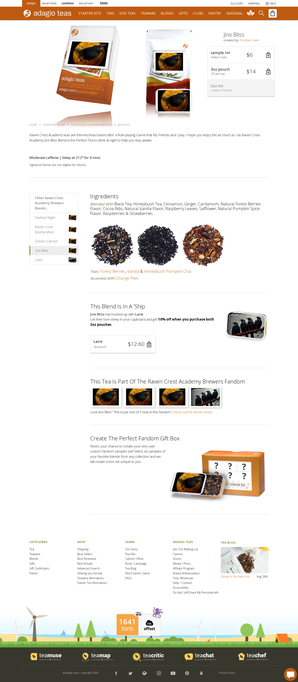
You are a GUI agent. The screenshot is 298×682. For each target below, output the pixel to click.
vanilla (133, 271)
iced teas (127, 13)
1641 (127, 621)
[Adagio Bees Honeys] (104, 3)
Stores (177, 559)
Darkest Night (45, 217)
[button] (241, 55)
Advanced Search (88, 568)
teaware (148, 13)
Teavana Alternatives (90, 578)
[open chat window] (290, 674)
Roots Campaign (136, 563)
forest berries (112, 271)
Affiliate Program (183, 568)
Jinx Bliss (42, 250)
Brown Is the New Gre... (236, 576)
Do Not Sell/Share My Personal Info (196, 592)
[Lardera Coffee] (68, 3)
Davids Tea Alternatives (92, 583)
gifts (183, 13)
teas (110, 13)
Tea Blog (130, 568)
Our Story (131, 549)
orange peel (127, 278)
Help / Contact (182, 583)
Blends (33, 559)
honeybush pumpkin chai (167, 271)
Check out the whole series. (192, 412)
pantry (214, 13)
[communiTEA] (251, 13)
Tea (31, 549)
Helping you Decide (89, 573)
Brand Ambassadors (186, 573)
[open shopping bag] (273, 13)
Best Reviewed (86, 559)
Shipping (82, 549)
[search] (261, 13)
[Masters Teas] (49, 3)
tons (127, 628)
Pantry (33, 573)
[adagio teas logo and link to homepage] (49, 13)
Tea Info (130, 554)
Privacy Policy (227, 673)
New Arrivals (85, 563)
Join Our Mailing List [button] (185, 549)
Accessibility (180, 588)
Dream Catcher (46, 241)
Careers (178, 554)
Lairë (38, 259)
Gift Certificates (39, 568)
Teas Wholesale (183, 578)
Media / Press (182, 563)
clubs (198, 13)
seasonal (234, 13)
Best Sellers (84, 554)
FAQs (128, 578)
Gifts (32, 563)
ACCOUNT (237, 3)
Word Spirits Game (137, 573)
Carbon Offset (134, 559)
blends (167, 13)
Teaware (34, 554)
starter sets (89, 13)
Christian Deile (249, 40)
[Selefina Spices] (86, 3)
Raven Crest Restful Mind (44, 229)
